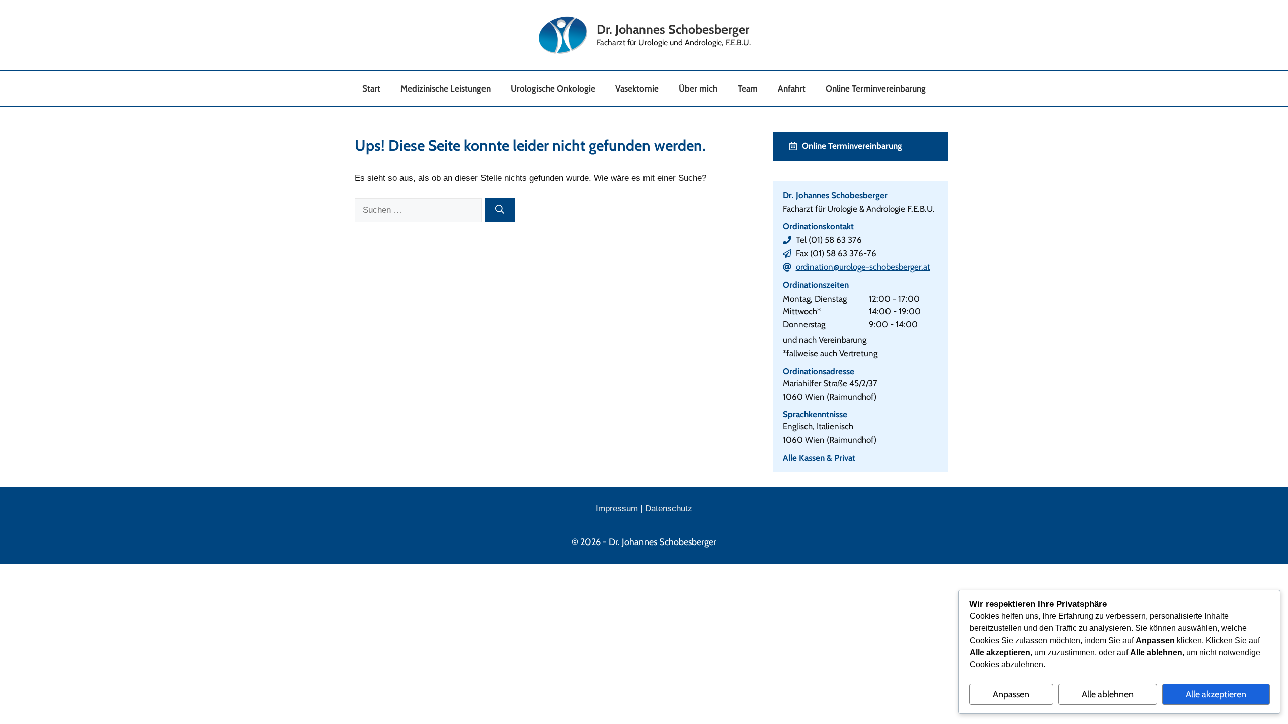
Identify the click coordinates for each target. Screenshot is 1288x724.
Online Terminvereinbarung (876, 88)
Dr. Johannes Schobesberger (673, 29)
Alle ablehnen (1108, 694)
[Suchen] (500, 210)
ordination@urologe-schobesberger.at (863, 267)
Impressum (617, 508)
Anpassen (1011, 694)
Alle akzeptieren (1216, 694)
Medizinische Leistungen (445, 88)
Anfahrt (792, 88)
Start (371, 88)
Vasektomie (637, 88)
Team (748, 88)
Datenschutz (668, 508)
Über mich (698, 88)
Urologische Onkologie (553, 88)
